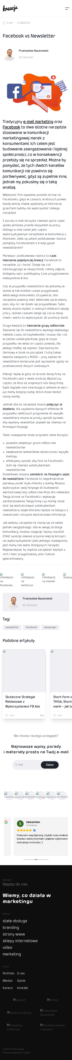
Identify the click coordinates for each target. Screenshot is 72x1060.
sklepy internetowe (20, 941)
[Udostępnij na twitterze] (27, 580)
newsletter (12, 627)
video (7, 947)
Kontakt (22, 988)
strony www (14, 934)
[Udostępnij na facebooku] (6, 580)
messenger (50, 627)
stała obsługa (15, 921)
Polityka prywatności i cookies (16, 1053)
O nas (21, 973)
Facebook (11, 127)
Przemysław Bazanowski (33, 50)
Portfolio (8, 973)
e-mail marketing (38, 121)
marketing (12, 954)
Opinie (21, 981)
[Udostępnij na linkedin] (48, 580)
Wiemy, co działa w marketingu (27, 898)
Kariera (8, 988)
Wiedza (7, 981)
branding (11, 927)
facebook (31, 627)
